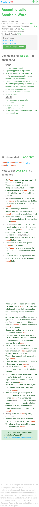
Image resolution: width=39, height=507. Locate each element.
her (17, 211)
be (23, 180)
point (28, 392)
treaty (19, 240)
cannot (16, 382)
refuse (26, 258)
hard (16, 258)
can (24, 392)
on (22, 203)
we (25, 309)
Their (8, 248)
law (25, 353)
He (7, 330)
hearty (8, 221)
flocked (22, 185)
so (19, 335)
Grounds (9, 182)
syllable (9, 319)
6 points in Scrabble (11, 40)
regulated (28, 180)
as (20, 73)
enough (26, 242)
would (13, 198)
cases (16, 395)
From (8, 242)
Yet (7, 374)
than (12, 324)
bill (22, 337)
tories (11, 335)
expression (12, 100)
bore (7, 258)
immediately (29, 340)
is (15, 242)
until (15, 361)
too (25, 322)
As (7, 317)
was (14, 203)
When (8, 303)
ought (17, 180)
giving (14, 413)
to (6, 68)
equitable (28, 398)
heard (33, 317)
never (23, 250)
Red (22, 387)
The (7, 81)
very (22, 237)
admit (10, 73)
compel (8, 398)
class (11, 255)
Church (28, 216)
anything (30, 83)
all (19, 248)
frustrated (9, 348)
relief (35, 214)
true (22, 73)
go (20, 203)
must (20, 332)
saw (10, 330)
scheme (9, 371)
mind (36, 81)
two (16, 245)
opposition (15, 340)
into (9, 327)
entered (20, 369)
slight (31, 413)
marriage (23, 201)
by (33, 180)
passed (27, 337)
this (14, 240)
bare (14, 405)
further (8, 340)
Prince (11, 235)
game (26, 330)
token (27, 211)
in (6, 83)
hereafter (9, 377)
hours (18, 387)
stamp (29, 400)
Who (7, 392)
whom (18, 255)
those (9, 387)
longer (31, 258)
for (18, 306)
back (23, 208)
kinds (20, 245)
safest (30, 306)
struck (23, 335)
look (18, 214)
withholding (12, 229)
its (6, 353)
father (32, 403)
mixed (11, 374)
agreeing (20, 83)
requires (25, 421)
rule (33, 255)
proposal (33, 110)
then (16, 208)
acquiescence (25, 76)
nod (35, 413)
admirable (27, 374)
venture (14, 227)
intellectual (18, 190)
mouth (17, 327)
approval (15, 70)
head (21, 211)
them (8, 250)
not (17, 198)
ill (28, 322)
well (34, 384)
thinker (8, 400)
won (24, 403)
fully (10, 219)
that (32, 201)
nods (7, 390)
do (9, 113)
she (12, 208)
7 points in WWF (9, 43)
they (19, 250)
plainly (18, 330)
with (17, 86)
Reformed (21, 216)
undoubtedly (29, 187)
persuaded (16, 219)
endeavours (20, 345)
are (7, 306)
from (28, 229)
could (11, 403)
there (26, 377)
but (13, 193)
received (9, 343)
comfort (26, 214)
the (24, 81)
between (26, 319)
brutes (21, 311)
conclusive (26, 395)
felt (10, 384)
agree (10, 91)
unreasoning (13, 311)
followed (26, 193)
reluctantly (29, 237)
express (11, 68)
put (7, 327)
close (22, 361)
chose (32, 324)
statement (24, 110)
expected (29, 248)
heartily (26, 369)
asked (8, 408)
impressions (10, 379)
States (16, 426)
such (32, 203)
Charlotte (30, 208)
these (32, 335)
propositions (30, 303)
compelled (10, 237)
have (22, 187)
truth (10, 421)
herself (26, 198)
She (7, 211)
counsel (34, 374)
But (7, 345)
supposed (18, 317)
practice (9, 195)
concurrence (10, 78)
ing (14, 162)
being (10, 353)
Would (8, 208)
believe (31, 311)
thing (16, 73)
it (30, 193)
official (8, 105)
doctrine (9, 193)
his (18, 229)
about (14, 319)
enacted (25, 232)
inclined (12, 211)
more (8, 324)
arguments (10, 337)
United (11, 426)
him (25, 384)
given (8, 190)
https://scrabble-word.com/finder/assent (19, 437)
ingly (24, 162)
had (25, 317)
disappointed (23, 224)
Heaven (17, 309)
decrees (9, 232)
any (7, 201)
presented (13, 306)
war (21, 319)
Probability (19, 182)
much (20, 374)
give (33, 198)
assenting (18, 81)
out (33, 193)
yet (33, 224)
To (6, 73)
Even (8, 216)
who (17, 185)
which (14, 232)
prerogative (23, 348)
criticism (19, 408)
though (17, 237)
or (20, 70)
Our (7, 180)
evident (19, 242)
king (35, 348)
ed (5, 162)
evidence (29, 418)
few (16, 193)
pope (34, 227)
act (10, 81)
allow (21, 198)
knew (21, 384)
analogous (10, 395)
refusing (15, 351)
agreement (18, 68)
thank (11, 309)
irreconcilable (19, 303)
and (30, 214)
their (12, 190)
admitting (11, 83)
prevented (32, 351)
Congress (9, 187)
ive (6, 165)
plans (22, 405)
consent (31, 86)
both (7, 314)
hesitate (29, 250)
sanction (25, 105)
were (19, 232)
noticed (21, 377)
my (13, 327)
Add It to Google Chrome (14, 47)
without (27, 203)
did (26, 219)
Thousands (10, 185)
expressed (16, 366)
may (10, 317)
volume (28, 379)
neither (10, 424)
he (29, 324)
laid (10, 405)
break (22, 227)
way (35, 306)
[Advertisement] (19, 133)
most (12, 258)
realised (9, 332)
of (13, 81)
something (14, 113)
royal (18, 343)
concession (23, 78)
